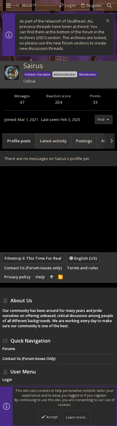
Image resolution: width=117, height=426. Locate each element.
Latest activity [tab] (53, 141)
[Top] (51, 276)
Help (40, 276)
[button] (8, 5)
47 (22, 102)
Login (7, 379)
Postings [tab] (84, 141)
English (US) (85, 258)
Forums (8, 348)
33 (95, 102)
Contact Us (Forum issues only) (33, 267)
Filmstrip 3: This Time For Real (33, 258)
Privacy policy (17, 276)
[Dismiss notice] (107, 21)
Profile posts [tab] (19, 141)
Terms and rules (82, 267)
